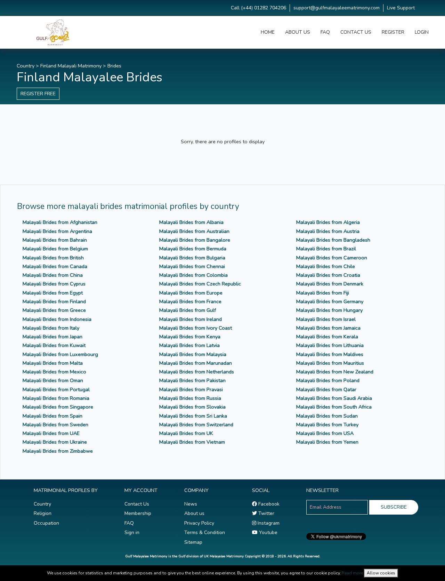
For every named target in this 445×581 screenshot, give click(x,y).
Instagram (268, 523)
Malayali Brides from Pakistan (192, 380)
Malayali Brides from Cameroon (331, 257)
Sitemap (193, 542)
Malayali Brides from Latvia (189, 345)
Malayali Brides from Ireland (190, 319)
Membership (137, 513)
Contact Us (136, 504)
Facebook (268, 504)
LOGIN (422, 32)
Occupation (46, 523)
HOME (268, 32)
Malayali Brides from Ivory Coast (195, 327)
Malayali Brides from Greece (54, 310)
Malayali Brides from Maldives (329, 354)
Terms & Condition (204, 532)
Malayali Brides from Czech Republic (200, 283)
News (190, 504)
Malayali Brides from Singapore (58, 406)
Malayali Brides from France (190, 301)
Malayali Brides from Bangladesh (333, 239)
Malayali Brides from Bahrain (55, 239)
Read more (352, 573)
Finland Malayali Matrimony (71, 65)
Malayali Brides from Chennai (192, 266)
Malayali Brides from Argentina (57, 231)
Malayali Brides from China (53, 275)
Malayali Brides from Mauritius (330, 363)
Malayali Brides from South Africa (334, 406)
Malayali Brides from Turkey (327, 424)
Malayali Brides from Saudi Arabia (334, 398)
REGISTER (393, 32)
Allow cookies (381, 573)
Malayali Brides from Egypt (53, 292)
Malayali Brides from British (53, 257)
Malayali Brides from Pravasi (191, 389)
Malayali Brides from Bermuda (192, 248)
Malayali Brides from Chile (325, 266)
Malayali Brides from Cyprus (54, 283)
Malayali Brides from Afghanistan (60, 222)
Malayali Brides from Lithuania (330, 345)
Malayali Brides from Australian (194, 231)
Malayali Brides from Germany (329, 301)
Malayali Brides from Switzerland (196, 424)
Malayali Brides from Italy (51, 327)
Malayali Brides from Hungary (329, 310)
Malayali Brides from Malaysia (192, 354)
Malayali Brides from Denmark (329, 283)
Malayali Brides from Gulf (187, 310)
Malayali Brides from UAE (51, 433)
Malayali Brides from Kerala (327, 336)
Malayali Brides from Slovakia (192, 406)
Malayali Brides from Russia (190, 398)
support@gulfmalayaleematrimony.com (336, 8)
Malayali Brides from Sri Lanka (193, 415)
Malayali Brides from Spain (52, 415)
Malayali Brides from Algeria (328, 222)
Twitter (265, 513)
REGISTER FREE (38, 93)
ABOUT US (297, 32)
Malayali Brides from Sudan (327, 415)
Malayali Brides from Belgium (55, 248)
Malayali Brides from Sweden (55, 424)
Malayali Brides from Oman (53, 380)
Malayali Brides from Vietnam (192, 441)
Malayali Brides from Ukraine (55, 441)
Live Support (401, 8)
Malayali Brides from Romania (56, 398)
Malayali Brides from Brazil (326, 248)
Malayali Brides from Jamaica (328, 327)
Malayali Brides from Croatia (328, 275)
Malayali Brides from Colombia (193, 275)
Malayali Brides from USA (325, 433)
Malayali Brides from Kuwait (54, 345)
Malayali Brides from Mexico (54, 371)
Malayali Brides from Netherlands (196, 371)
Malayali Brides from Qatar (326, 389)
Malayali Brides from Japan (52, 336)
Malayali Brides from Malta (53, 363)
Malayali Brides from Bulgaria (192, 257)
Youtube (267, 532)
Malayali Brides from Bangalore (194, 239)
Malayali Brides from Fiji (322, 292)
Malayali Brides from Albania (191, 222)
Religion (42, 513)
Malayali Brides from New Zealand (334, 371)
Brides (114, 65)
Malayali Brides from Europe (190, 292)
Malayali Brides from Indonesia (57, 319)
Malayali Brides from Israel (326, 319)
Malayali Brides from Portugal (56, 389)
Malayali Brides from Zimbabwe (58, 450)
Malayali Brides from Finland (54, 301)
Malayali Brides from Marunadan (195, 363)
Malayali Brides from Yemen (327, 441)
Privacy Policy (199, 523)
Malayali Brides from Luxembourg (60, 354)
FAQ (325, 32)
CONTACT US (355, 32)
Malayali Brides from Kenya (189, 336)
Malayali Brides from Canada (55, 266)
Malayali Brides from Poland (327, 380)
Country (25, 65)
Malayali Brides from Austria (327, 231)
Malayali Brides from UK (186, 433)
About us (194, 513)
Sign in (131, 532)
